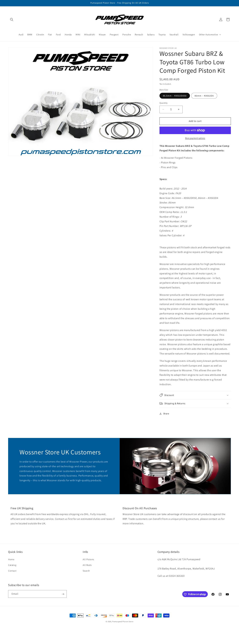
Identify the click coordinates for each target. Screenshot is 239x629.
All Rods (87, 564)
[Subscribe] (62, 594)
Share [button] (166, 413)
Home (11, 559)
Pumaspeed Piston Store (122, 621)
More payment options (195, 138)
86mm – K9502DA (204, 95)
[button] (11, 19)
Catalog (12, 564)
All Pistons (88, 559)
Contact (12, 570)
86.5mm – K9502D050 (174, 95)
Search (86, 570)
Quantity (163, 103)
